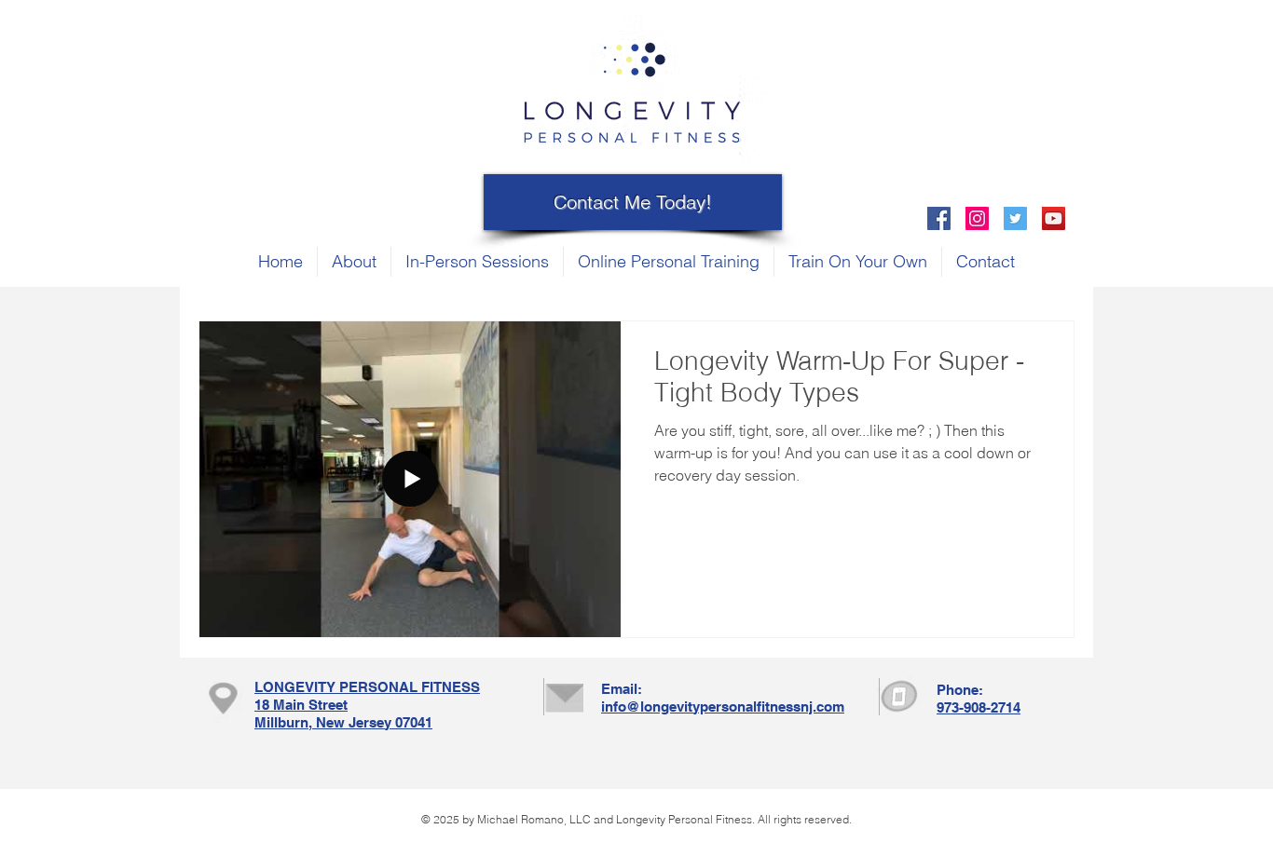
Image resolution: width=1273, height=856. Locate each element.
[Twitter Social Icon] (1015, 218)
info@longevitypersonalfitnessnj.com (722, 706)
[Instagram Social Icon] (977, 218)
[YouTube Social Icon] (1053, 218)
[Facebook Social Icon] (939, 218)
